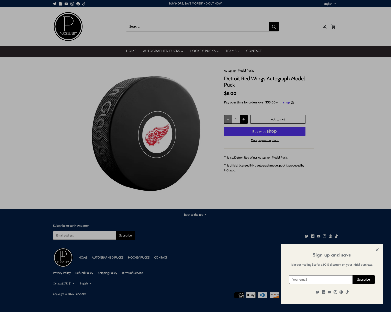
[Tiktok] (347, 292)
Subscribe (363, 279)
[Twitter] (317, 292)
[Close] (377, 249)
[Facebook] (323, 292)
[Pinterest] (341, 292)
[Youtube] (329, 292)
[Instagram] (335, 292)
